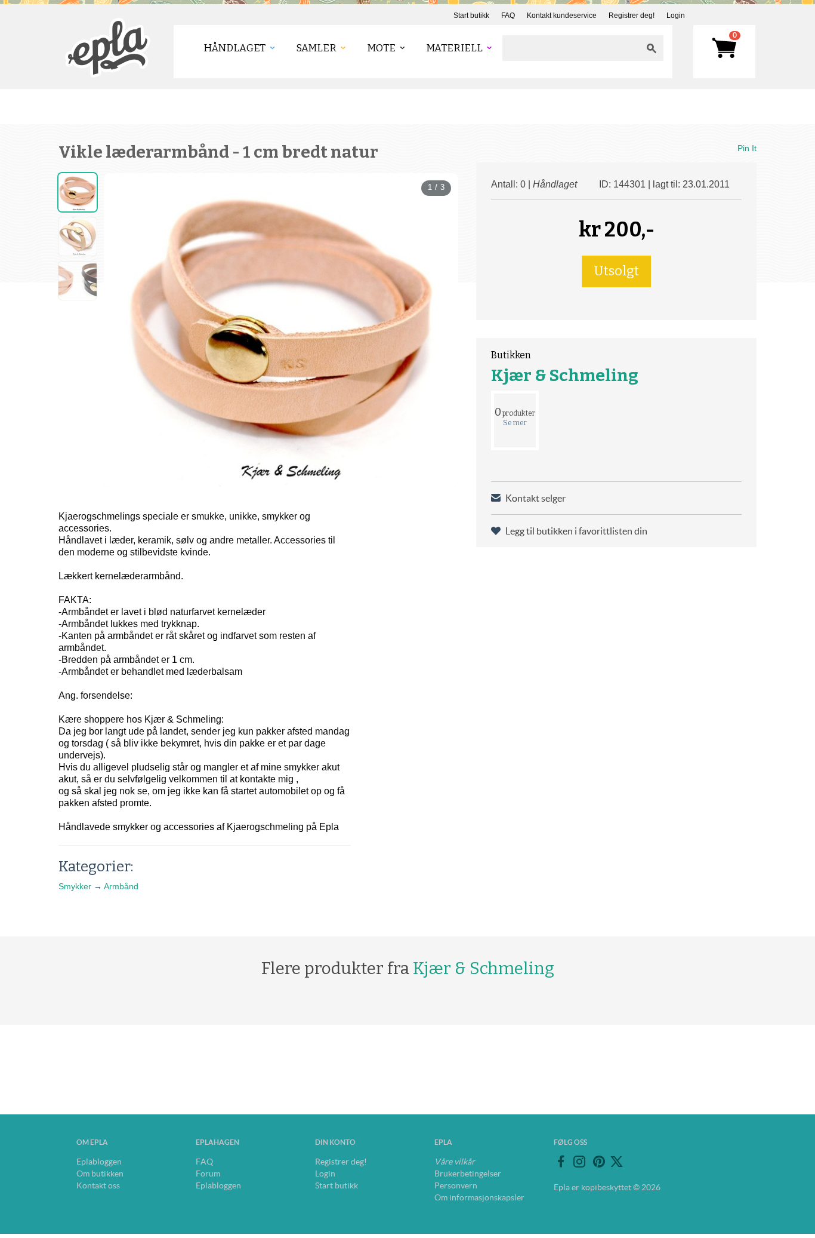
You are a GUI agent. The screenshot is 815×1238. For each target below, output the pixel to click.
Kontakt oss (98, 1185)
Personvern (455, 1185)
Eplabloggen (99, 1161)
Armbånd (121, 886)
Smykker (74, 886)
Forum (208, 1173)
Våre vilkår (454, 1161)
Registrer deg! (632, 15)
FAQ (508, 15)
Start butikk (471, 15)
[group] (281, 330)
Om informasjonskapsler (479, 1197)
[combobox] (571, 48)
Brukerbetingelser (467, 1173)
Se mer (515, 423)
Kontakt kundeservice (562, 15)
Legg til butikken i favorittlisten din (576, 531)
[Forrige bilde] (123, 241)
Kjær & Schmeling (564, 375)
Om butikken (100, 1173)
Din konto (335, 1142)
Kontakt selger (535, 498)
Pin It (747, 148)
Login (675, 15)
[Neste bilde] (438, 241)
